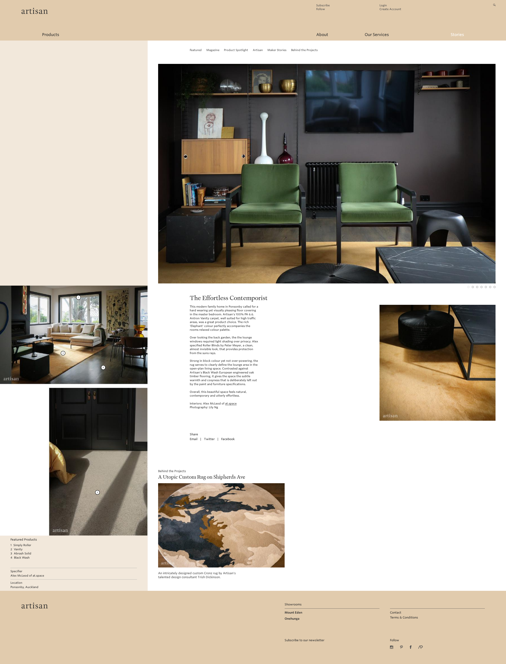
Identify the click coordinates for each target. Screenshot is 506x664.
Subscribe (323, 5)
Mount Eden (293, 612)
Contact (395, 612)
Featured (196, 50)
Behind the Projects (304, 50)
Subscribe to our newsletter (304, 640)
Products (50, 35)
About (322, 35)
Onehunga (292, 618)
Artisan (258, 50)
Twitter (209, 439)
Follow (320, 9)
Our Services (377, 35)
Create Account (390, 9)
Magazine (212, 50)
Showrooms (293, 604)
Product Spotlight (236, 50)
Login (383, 5)
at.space (231, 403)
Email (193, 439)
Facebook (228, 439)
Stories (457, 35)
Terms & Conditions (404, 617)
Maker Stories (276, 50)
